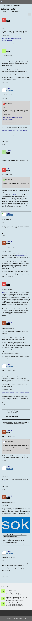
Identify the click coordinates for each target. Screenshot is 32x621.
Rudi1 (4, 11)
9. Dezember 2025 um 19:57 (8, 247)
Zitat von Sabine (9, 441)
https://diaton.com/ (21, 255)
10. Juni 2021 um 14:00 (7, 174)
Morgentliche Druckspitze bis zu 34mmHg (16, 597)
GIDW (7, 593)
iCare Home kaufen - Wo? (12, 602)
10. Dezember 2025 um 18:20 (8, 370)
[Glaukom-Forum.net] (2, 2)
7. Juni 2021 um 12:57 (7, 55)
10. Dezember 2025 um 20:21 (8, 436)
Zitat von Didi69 (9, 179)
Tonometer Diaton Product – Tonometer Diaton (14, 130)
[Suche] (21, 2)
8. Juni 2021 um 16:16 (7, 157)
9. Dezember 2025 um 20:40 (8, 289)
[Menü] (30, 2)
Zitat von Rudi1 (9, 103)
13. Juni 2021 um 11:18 (7, 219)
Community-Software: (16, 618)
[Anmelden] (25, 2)
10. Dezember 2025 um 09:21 (8, 328)
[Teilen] (29, 14)
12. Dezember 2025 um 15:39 (8, 473)
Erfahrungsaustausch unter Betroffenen (14, 594)
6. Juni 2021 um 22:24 (7, 25)
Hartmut (5, 292)
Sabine (16, 422)
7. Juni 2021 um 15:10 (7, 94)
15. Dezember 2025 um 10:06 (8, 502)
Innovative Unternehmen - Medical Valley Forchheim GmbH (15, 536)
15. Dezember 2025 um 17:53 (8, 557)
